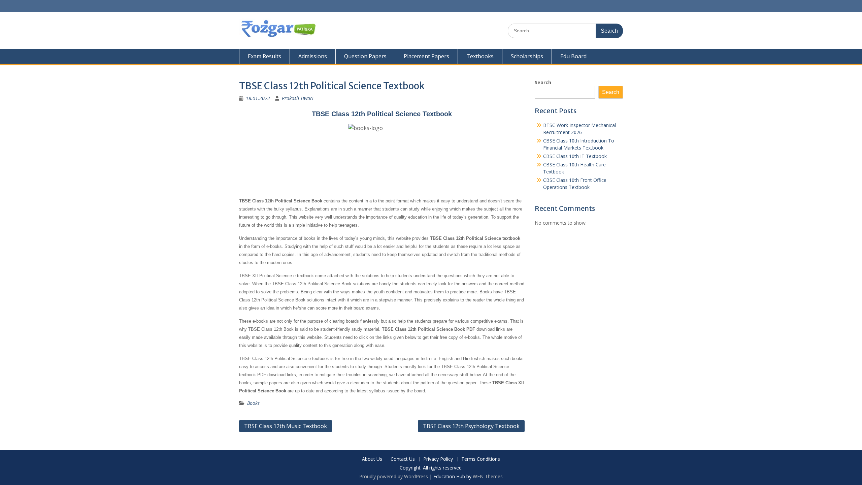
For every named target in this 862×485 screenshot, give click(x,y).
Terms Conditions (480, 459)
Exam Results (264, 56)
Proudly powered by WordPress (393, 476)
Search (543, 82)
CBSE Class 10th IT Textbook (575, 156)
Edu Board (573, 56)
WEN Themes (488, 476)
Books (253, 403)
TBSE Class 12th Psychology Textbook (471, 426)
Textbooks (480, 56)
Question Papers (365, 56)
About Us (372, 459)
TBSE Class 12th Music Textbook (285, 426)
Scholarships (527, 56)
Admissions (312, 56)
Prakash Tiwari (297, 98)
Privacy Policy (438, 459)
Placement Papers (426, 56)
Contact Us (403, 459)
